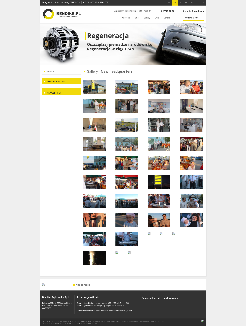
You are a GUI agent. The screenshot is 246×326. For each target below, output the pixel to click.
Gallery (50, 71)
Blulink (94, 323)
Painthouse (76, 323)
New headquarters (56, 81)
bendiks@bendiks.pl (193, 11)
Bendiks (54, 321)
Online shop (191, 17)
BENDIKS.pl (75, 2)
